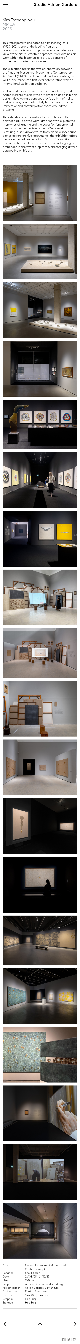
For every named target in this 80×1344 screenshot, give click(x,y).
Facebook (63, 1339)
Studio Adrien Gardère (55, 5)
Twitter (68, 1339)
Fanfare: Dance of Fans (7, 1324)
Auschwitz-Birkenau (73, 1324)
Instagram (74, 1339)
